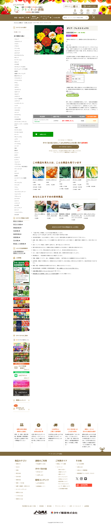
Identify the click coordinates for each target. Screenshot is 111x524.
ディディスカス (18, 130)
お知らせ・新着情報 (82, 470)
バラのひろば (19, 496)
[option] (39, 178)
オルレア (16, 57)
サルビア (16, 94)
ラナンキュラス (18, 182)
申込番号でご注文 (41, 464)
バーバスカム (17, 143)
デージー (16, 134)
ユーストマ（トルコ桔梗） (20, 178)
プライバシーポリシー (60, 506)
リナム (16, 187)
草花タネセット (18, 76)
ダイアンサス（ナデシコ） (20, 121)
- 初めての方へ (61, 469)
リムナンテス (17, 194)
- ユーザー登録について (64, 486)
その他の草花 (17, 119)
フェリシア (17, 162)
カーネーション (18, 60)
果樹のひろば (19, 499)
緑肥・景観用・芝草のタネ (23, 486)
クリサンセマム (18, 80)
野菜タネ (18, 464)
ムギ (15, 171)
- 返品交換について (63, 481)
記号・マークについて (75, 506)
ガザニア (16, 62)
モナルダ (16, 173)
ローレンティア (18, 207)
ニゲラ (16, 139)
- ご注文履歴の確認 (63, 488)
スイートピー (17, 108)
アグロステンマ (18, 41)
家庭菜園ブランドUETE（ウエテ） (86, 473)
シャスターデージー (19, 103)
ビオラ (16, 155)
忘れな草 (16, 214)
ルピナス (16, 201)
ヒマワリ (16, 159)
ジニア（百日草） (18, 98)
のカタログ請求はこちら (22, 340)
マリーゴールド (18, 169)
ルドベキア (17, 198)
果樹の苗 (18, 480)
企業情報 (86, 506)
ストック (16, 112)
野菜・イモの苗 (20, 483)
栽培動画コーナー (41, 486)
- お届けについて (62, 472)
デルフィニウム (18, 136)
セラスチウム (18, 114)
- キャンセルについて (63, 484)
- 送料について (61, 474)
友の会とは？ (39, 472)
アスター (16, 44)
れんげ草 (16, 205)
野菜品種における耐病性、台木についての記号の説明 (45, 273)
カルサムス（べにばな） (20, 66)
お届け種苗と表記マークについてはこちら (43, 271)
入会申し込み (39, 475)
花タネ (18, 467)
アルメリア (17, 50)
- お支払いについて (63, 479)
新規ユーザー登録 (61, 464)
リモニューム (17, 196)
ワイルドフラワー (18, 212)
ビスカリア (17, 157)
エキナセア (17, 53)
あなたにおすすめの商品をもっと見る (65, 227)
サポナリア (17, 92)
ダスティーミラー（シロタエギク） (21, 124)
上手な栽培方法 (40, 483)
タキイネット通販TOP (18, 22)
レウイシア (17, 203)
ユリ (15, 180)
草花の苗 (18, 473)
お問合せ (88, 13)
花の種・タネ (17, 32)
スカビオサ (17, 110)
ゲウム (16, 82)
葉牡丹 (16, 150)
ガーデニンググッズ (21, 489)
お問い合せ (80, 467)
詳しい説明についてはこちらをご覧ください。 (68, 268)
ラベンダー (17, 185)
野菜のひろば (19, 492)
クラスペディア (18, 78)
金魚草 (16, 71)
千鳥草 (16, 127)
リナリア (16, 189)
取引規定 (49, 506)
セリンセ (16, 117)
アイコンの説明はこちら (72, 93)
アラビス (16, 46)
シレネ (16, 105)
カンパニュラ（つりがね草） (21, 69)
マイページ (59, 467)
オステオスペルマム (19, 55)
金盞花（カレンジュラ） (20, 73)
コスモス (16, 85)
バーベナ (16, 146)
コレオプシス (17, 89)
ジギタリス (17, 96)
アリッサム (17, 48)
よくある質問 (80, 464)
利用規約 (41, 506)
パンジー (16, 153)
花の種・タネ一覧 (28, 22)
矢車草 (16, 175)
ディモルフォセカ (18, 132)
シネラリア (17, 101)
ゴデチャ (16, 87)
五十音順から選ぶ (19, 36)
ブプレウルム (17, 164)
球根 (17, 470)
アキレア (16, 39)
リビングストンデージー (20, 191)
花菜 (15, 148)
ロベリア (16, 210)
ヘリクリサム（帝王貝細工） (21, 166)
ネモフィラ (17, 141)
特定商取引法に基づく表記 (29, 506)
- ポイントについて (63, 476)
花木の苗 (18, 476)
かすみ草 (16, 64)
